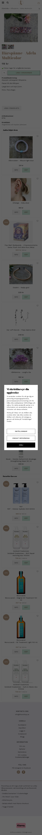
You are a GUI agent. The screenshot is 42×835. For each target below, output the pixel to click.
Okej (21, 445)
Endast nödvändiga (21, 438)
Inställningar (21, 431)
